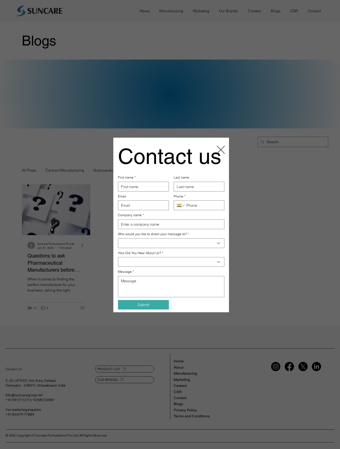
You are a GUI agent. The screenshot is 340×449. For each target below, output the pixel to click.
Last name (181, 177)
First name (127, 177)
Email (122, 196)
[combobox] (171, 243)
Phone (179, 196)
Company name (131, 215)
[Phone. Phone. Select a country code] (181, 205)
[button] (221, 150)
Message (126, 272)
